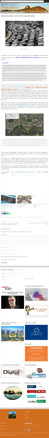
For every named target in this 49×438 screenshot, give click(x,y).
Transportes (39, 217)
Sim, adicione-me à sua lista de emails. (9, 259)
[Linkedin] (7, 213)
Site (1, 253)
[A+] (2, 18)
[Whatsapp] (9, 213)
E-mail (2, 250)
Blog (26, 414)
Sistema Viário (29, 217)
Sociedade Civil (34, 217)
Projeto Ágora (25, 217)
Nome (2, 247)
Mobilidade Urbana (13, 217)
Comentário (3, 234)
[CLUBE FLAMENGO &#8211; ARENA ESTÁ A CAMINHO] (40, 199)
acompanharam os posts (17, 86)
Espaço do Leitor (4, 423)
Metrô (9, 217)
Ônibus (18, 217)
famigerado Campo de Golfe (26, 105)
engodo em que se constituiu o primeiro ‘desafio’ (16, 84)
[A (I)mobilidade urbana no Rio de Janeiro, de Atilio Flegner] (24, 199)
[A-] (1, 18)
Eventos (26, 417)
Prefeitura (20, 217)
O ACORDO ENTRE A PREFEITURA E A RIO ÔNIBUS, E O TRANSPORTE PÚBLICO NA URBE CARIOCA (8, 205)
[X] (4, 213)
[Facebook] (2, 213)
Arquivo (2, 426)
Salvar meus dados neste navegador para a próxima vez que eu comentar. (15, 256)
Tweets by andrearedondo (29, 278)
